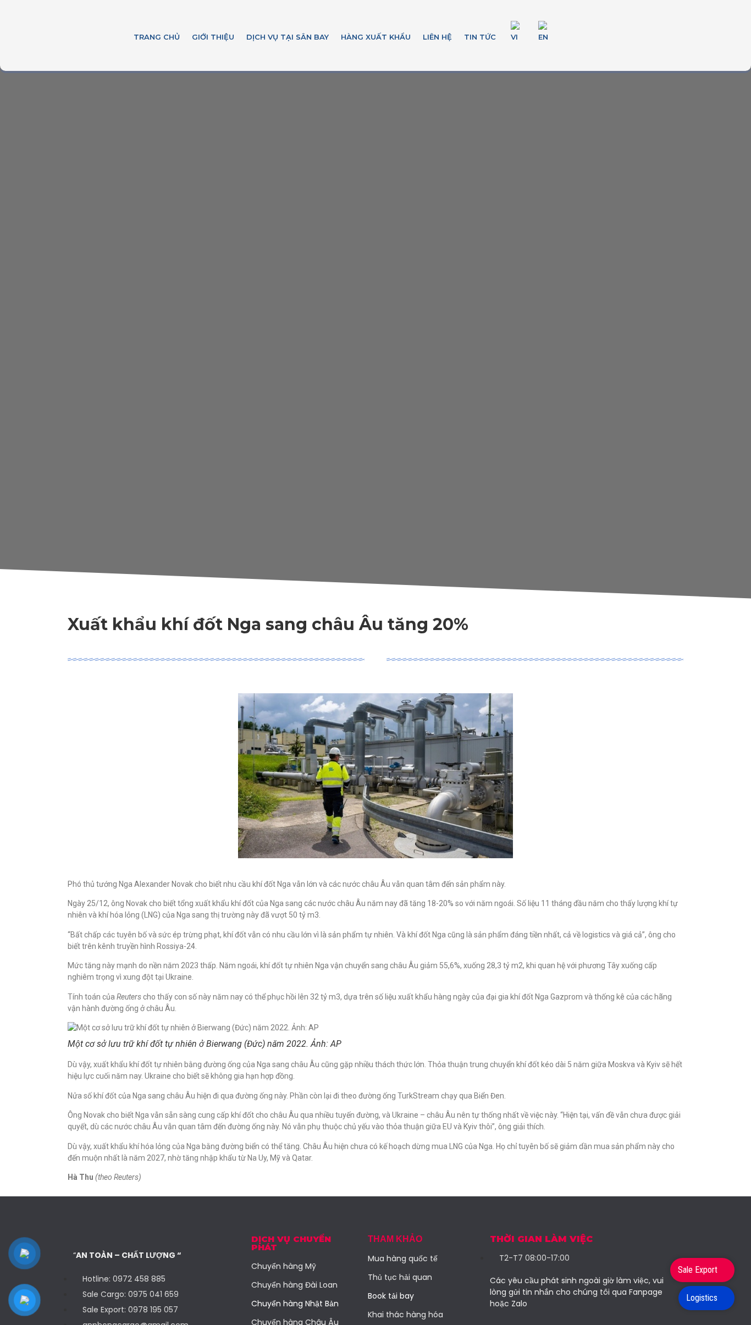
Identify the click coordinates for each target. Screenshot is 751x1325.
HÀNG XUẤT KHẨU (376, 36)
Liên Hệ (437, 36)
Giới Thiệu (213, 36)
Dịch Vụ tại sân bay (287, 36)
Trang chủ (157, 36)
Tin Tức (480, 36)
